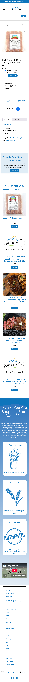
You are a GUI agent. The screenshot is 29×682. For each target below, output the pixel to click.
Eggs (7, 645)
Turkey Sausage (15, 24)
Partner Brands (10, 664)
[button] (24, 31)
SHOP (8, 635)
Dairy (7, 642)
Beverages (9, 639)
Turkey (9, 24)
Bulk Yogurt (9, 658)
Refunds (23, 672)
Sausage (8, 140)
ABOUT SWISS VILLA (12, 609)
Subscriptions (10, 628)
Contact (8, 622)
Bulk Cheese (9, 661)
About (8, 615)
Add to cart (13, 75)
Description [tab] (7, 120)
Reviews (8, 619)
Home (2, 24)
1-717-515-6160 (10, 593)
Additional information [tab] (19, 120)
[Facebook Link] (18, 109)
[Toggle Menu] (4, 9)
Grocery (8, 655)
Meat (5, 24)
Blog (7, 612)
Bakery (8, 652)
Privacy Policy (16, 672)
